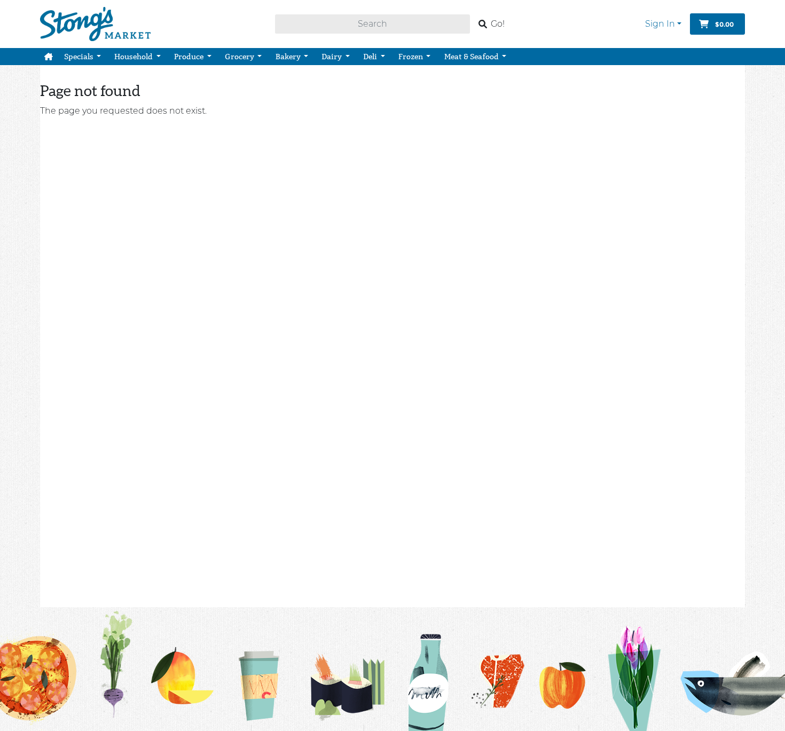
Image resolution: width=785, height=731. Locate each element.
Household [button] (134, 56)
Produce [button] (189, 56)
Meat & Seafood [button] (472, 56)
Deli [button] (371, 56)
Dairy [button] (332, 56)
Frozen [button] (411, 56)
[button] (48, 57)
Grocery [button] (240, 56)
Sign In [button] (660, 24)
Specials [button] (79, 56)
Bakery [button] (289, 56)
